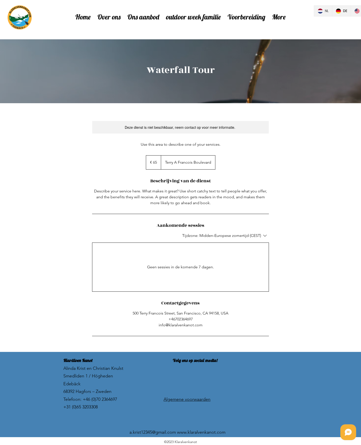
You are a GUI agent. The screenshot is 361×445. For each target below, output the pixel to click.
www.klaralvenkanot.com (201, 432)
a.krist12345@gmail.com (152, 432)
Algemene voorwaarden (187, 399)
